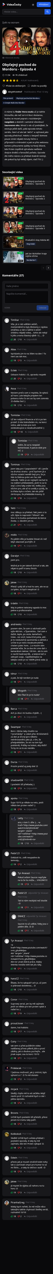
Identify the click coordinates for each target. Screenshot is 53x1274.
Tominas (15, 464)
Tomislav (15, 415)
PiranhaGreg (17, 1202)
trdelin (14, 603)
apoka (14, 798)
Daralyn (15, 555)
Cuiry (13, 1041)
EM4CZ (21, 916)
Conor (14, 999)
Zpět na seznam (10, 22)
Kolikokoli (16, 1133)
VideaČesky (14, 4)
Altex (13, 349)
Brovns (14, 1112)
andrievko (16, 624)
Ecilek (14, 370)
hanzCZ (15, 978)
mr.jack (14, 1089)
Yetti (13, 508)
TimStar (15, 320)
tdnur (14, 673)
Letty (20, 818)
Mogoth (22, 690)
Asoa (13, 388)
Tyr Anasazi (24, 873)
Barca (14, 708)
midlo (14, 534)
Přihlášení (43, 4)
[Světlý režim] (33, 4)
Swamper (16, 726)
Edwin (14, 1157)
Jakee (13, 582)
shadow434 (17, 780)
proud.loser (17, 1023)
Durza (14, 762)
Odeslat (42, 307)
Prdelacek (16, 1068)
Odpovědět (32, 339)
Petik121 (15, 853)
